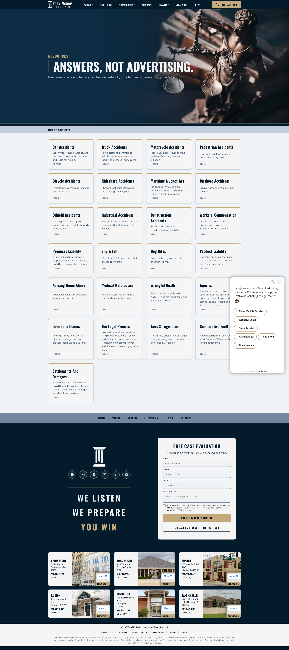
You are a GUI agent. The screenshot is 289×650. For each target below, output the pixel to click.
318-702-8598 (123, 574)
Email (165, 480)
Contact (172, 632)
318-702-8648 (57, 609)
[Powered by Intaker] (263, 371)
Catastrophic (126, 4)
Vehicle (87, 4)
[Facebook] (72, 474)
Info (196, 4)
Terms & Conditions (140, 632)
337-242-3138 (188, 609)
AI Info (132, 418)
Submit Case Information (197, 518)
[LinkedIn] (94, 474)
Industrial (105, 4)
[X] (105, 474)
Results (163, 4)
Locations (181, 4)
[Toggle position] (272, 281)
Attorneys (147, 4)
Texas (169, 418)
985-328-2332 (123, 610)
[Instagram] (83, 474)
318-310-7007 (188, 574)
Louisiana (151, 418)
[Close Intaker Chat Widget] (279, 281)
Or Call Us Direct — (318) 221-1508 (197, 528)
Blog (101, 418)
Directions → (102, 584)
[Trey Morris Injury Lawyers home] (60, 4)
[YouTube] (126, 474)
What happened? (171, 491)
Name (165, 458)
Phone (166, 469)
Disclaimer (122, 632)
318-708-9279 (57, 574)
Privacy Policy (107, 632)
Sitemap (184, 632)
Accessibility (158, 632)
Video (116, 418)
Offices (185, 418)
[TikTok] (116, 474)
